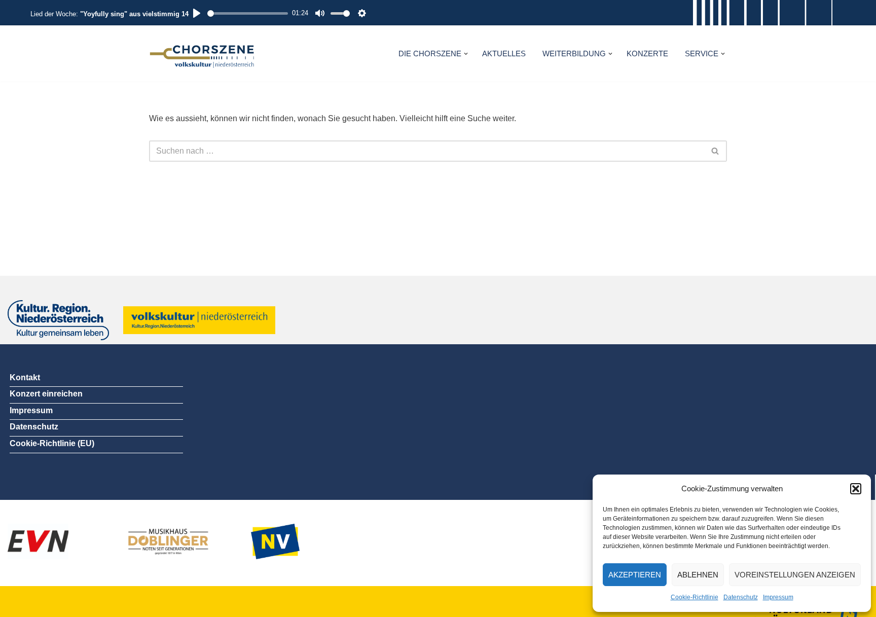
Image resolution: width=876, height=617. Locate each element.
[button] (856, 489)
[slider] (247, 13)
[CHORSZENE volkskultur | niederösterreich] (202, 53)
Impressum (778, 597)
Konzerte (647, 53)
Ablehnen (697, 574)
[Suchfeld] (715, 151)
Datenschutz (740, 597)
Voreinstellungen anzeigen (795, 574)
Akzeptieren (634, 574)
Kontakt (25, 377)
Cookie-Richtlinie (694, 597)
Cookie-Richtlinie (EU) (52, 443)
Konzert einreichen (46, 393)
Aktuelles (504, 53)
